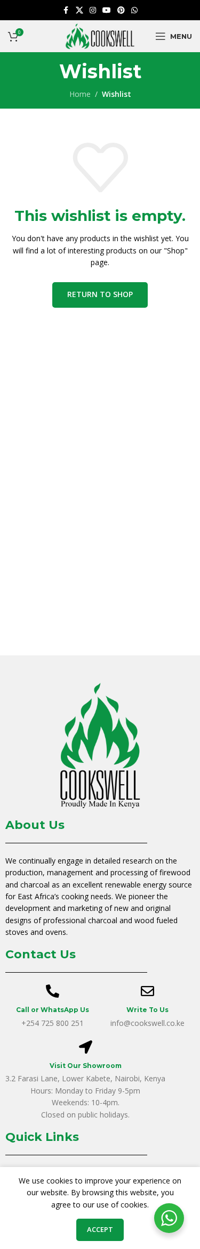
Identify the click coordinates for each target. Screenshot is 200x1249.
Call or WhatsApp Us (52, 1010)
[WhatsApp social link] (134, 10)
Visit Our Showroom (86, 1066)
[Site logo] (99, 35)
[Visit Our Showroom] (85, 1047)
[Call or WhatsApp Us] (52, 991)
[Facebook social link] (66, 10)
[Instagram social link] (92, 10)
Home (80, 94)
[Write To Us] (147, 991)
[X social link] (79, 10)
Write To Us (147, 1010)
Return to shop (100, 294)
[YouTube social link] (106, 10)
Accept (100, 1229)
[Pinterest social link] (121, 10)
